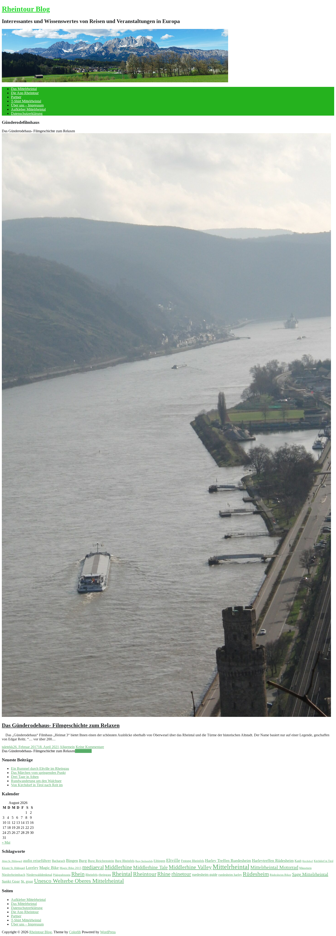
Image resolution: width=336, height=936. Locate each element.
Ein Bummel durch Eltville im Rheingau (40, 768)
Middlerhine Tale (150, 867)
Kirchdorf (307, 861)
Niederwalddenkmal (39, 874)
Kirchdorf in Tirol (323, 861)
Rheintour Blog (26, 9)
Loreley (32, 868)
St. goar (27, 881)
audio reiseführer (37, 860)
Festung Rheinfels (192, 861)
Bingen (72, 860)
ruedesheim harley (230, 874)
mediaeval (93, 867)
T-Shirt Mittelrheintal (26, 101)
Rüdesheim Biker (280, 874)
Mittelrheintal (231, 866)
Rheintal (122, 874)
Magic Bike (49, 867)
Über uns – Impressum (27, 105)
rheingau (105, 874)
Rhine (164, 874)
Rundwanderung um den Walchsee (36, 781)
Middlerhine (118, 867)
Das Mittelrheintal (24, 89)
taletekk (7, 747)
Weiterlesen (83, 751)
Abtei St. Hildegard (12, 861)
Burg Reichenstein (101, 861)
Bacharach (58, 861)
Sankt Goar (11, 881)
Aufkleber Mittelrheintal (28, 109)
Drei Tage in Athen (25, 777)
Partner (16, 97)
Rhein (78, 874)
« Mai (6, 842)
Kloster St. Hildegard (13, 868)
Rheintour (144, 874)
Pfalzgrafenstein (61, 874)
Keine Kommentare (90, 747)
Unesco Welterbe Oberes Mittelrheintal (79, 880)
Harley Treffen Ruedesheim (228, 860)
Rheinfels (91, 874)
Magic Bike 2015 (70, 868)
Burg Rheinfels (124, 861)
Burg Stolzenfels (144, 861)
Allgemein (67, 747)
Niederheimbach (13, 874)
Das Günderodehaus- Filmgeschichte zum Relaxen (61, 725)
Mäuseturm (305, 868)
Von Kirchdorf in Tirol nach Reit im (37, 785)
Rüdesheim (256, 874)
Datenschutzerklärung (27, 113)
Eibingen (159, 861)
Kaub (298, 861)
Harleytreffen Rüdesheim (273, 860)
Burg (83, 860)
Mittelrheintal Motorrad (274, 867)
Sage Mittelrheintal (310, 874)
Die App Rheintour (25, 93)
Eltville (173, 860)
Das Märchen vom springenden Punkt (38, 773)
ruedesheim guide (204, 874)
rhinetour (181, 874)
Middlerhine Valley (190, 867)
